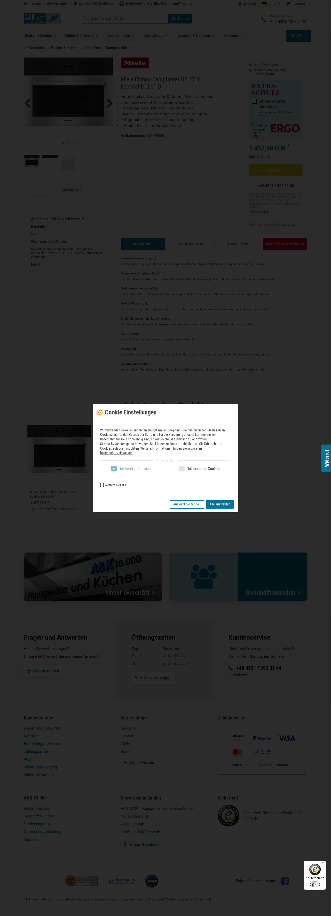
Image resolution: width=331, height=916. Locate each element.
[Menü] (323, 864)
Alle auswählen (220, 504)
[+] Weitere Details (113, 485)
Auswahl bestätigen (187, 504)
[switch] (315, 884)
